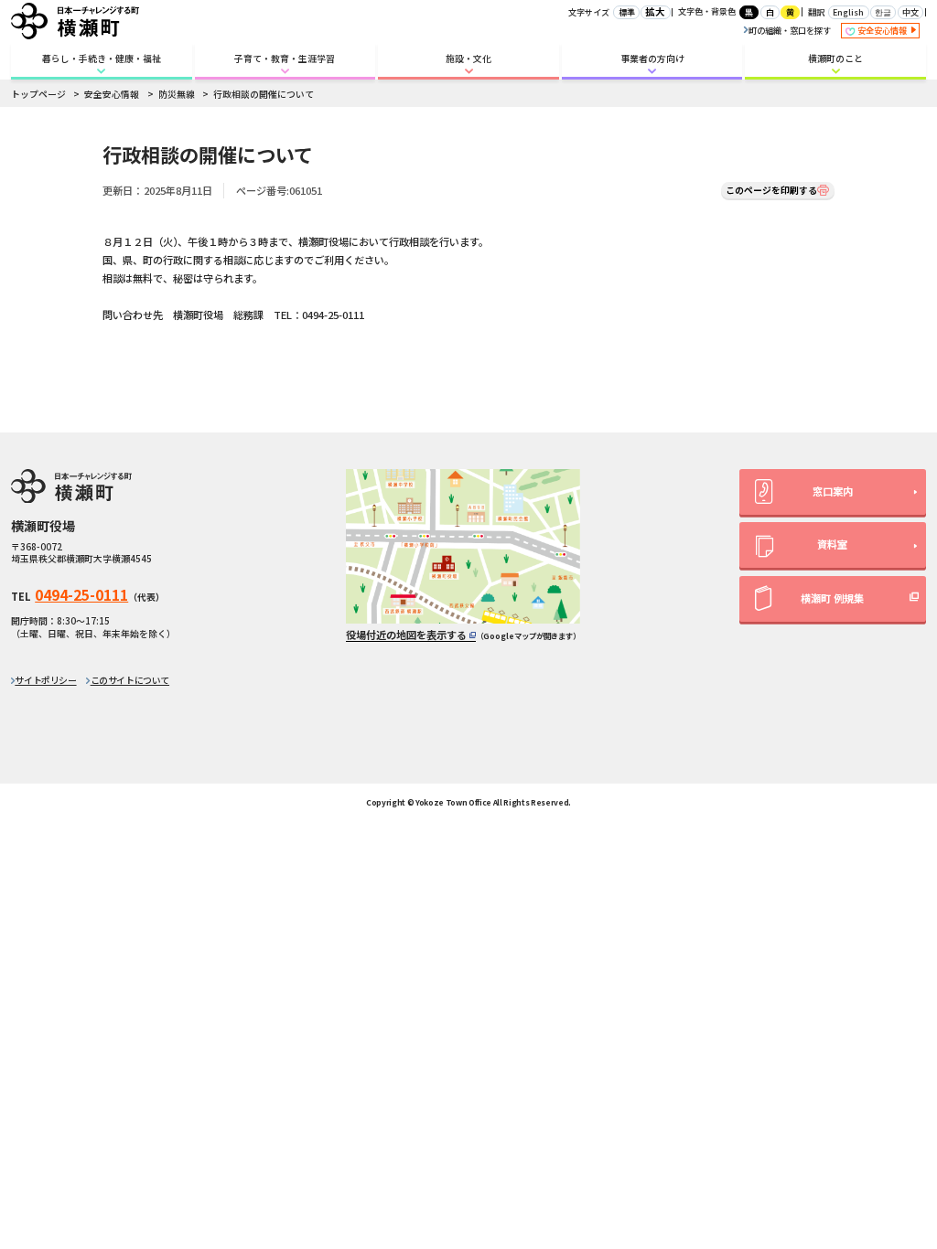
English (848, 11)
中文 (910, 11)
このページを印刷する (771, 190)
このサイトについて (130, 680)
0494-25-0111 (81, 594)
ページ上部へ (892, 759)
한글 (883, 11)
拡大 (655, 11)
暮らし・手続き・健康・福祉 (101, 58)
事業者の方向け (652, 58)
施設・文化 (468, 58)
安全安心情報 (883, 30)
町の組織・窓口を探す (790, 31)
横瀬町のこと (835, 58)
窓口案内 (833, 491)
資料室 (832, 544)
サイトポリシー (45, 680)
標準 (627, 11)
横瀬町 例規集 (832, 598)
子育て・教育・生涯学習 (284, 58)
